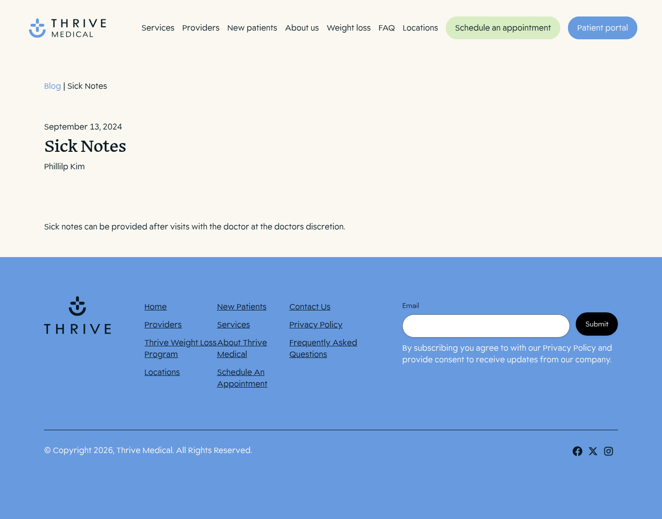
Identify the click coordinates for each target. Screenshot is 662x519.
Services (158, 28)
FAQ (386, 28)
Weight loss (349, 28)
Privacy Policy (316, 325)
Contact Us (310, 307)
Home (155, 307)
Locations (420, 28)
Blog (52, 86)
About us (302, 28)
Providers (201, 28)
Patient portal (602, 28)
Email (410, 305)
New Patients (242, 307)
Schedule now (582, 498)
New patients (252, 28)
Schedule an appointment (503, 28)
